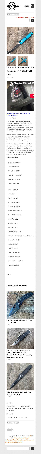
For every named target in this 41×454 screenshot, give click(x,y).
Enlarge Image (8, 52)
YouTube (11, 429)
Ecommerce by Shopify (21, 438)
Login (32, 17)
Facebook (8, 429)
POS (31, 436)
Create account (22, 17)
